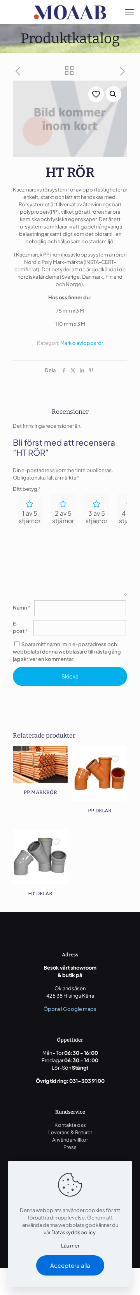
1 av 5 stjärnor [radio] (29, 517)
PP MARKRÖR (40, 792)
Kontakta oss (70, 1125)
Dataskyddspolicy (73, 1232)
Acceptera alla (70, 1265)
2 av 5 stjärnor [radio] (63, 517)
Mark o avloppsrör (81, 343)
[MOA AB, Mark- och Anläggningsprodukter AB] (70, 11)
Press (70, 1147)
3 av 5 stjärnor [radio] (96, 517)
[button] (113, 94)
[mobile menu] (129, 11)
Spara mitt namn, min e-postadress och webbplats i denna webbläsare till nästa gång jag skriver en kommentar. (67, 651)
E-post (20, 627)
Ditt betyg (26, 489)
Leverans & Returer (70, 1132)
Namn (21, 607)
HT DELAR (40, 893)
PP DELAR (100, 811)
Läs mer (70, 1245)
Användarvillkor (70, 1140)
